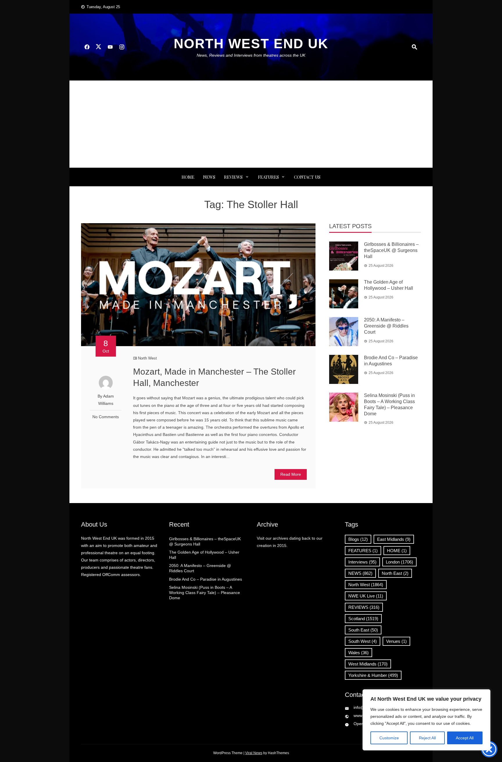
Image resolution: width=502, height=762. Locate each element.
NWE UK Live (365, 595)
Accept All (465, 738)
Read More (290, 474)
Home (188, 177)
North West (147, 358)
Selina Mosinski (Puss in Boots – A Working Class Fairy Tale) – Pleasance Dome (204, 592)
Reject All (427, 738)
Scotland (363, 618)
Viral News (253, 753)
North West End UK (251, 43)
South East (363, 629)
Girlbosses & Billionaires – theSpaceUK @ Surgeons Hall (391, 250)
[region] (426, 719)
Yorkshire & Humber (373, 675)
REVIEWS (233, 177)
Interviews (362, 561)
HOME (397, 550)
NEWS (209, 177)
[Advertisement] (251, 124)
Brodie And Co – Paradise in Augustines (205, 579)
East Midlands (393, 539)
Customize (389, 738)
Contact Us (307, 177)
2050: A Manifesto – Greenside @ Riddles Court (386, 326)
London (399, 561)
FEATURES (268, 177)
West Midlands (368, 663)
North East (395, 573)
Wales (358, 652)
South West (362, 641)
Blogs (358, 539)
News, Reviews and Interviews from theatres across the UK (251, 55)
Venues (396, 641)
